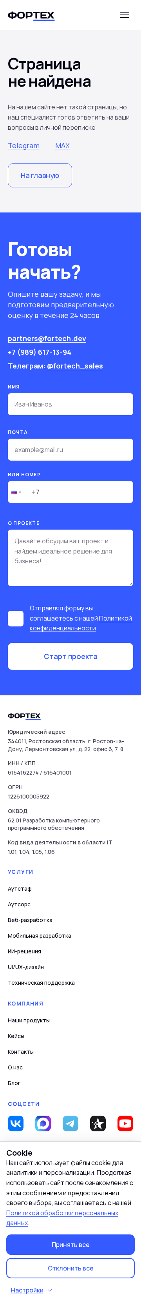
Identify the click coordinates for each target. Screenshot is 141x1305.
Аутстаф (20, 888)
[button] (15, 492)
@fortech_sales (75, 365)
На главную (40, 175)
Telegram (24, 145)
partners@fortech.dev (47, 338)
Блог (14, 1083)
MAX (62, 145)
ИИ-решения (24, 951)
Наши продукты (29, 1020)
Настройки (27, 1290)
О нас (15, 1067)
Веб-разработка (30, 920)
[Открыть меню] (124, 15)
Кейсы (16, 1036)
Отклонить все (71, 1268)
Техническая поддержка (41, 982)
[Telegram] (70, 1123)
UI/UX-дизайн (26, 967)
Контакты (21, 1051)
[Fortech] (31, 15)
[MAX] (43, 1123)
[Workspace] (98, 1123)
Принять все (71, 1244)
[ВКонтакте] (16, 1123)
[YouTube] (125, 1123)
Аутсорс (19, 904)
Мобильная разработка (39, 935)
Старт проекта (71, 656)
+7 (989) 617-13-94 (39, 352)
